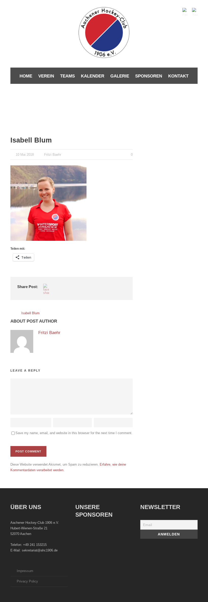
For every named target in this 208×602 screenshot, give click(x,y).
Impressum (25, 571)
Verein (46, 76)
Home (26, 76)
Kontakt (178, 76)
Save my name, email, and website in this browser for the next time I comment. (73, 433)
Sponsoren (148, 76)
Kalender (92, 76)
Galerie (119, 76)
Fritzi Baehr (52, 154)
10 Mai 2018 (25, 154)
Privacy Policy (27, 581)
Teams (67, 76)
